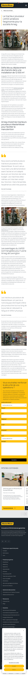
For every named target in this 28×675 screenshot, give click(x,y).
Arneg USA (4, 76)
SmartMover (5, 562)
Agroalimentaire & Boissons (9, 624)
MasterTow (5, 566)
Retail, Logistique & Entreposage (10, 619)
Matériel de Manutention (8, 594)
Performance (6, 553)
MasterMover (4, 229)
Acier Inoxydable (6, 578)
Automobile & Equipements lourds (10, 612)
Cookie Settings (5, 1)
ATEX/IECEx (5, 581)
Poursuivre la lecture (8, 508)
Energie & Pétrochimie (8, 617)
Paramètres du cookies (14, 662)
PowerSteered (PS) (7, 574)
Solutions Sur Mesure (7, 585)
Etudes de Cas (6, 601)
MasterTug (5, 564)
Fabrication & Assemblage (9, 492)
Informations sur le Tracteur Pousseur (11, 592)
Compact (5, 550)
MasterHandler (6, 569)
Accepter (14, 666)
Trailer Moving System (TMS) (9, 576)
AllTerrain (5, 571)
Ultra (4, 555)
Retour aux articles (8, 10)
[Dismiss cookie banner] (23, 631)
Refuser (14, 669)
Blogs (4, 603)
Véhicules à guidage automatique (10, 583)
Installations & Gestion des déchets (11, 622)
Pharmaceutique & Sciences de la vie (11, 615)
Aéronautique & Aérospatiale (9, 610)
